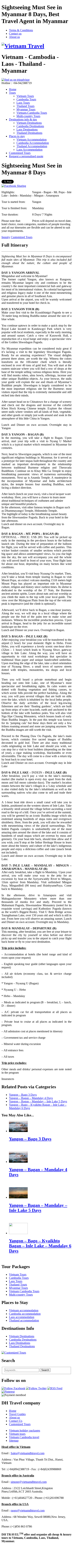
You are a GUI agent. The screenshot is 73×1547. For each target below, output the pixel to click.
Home (12, 89)
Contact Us (15, 1420)
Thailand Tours (25, 106)
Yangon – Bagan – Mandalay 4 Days (31, 1098)
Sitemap (14, 1440)
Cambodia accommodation (25, 1313)
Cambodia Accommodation (32, 142)
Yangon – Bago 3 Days (23, 1094)
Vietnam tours (17, 1433)
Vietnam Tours (25, 96)
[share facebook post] (13, 185)
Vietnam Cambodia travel (24, 1437)
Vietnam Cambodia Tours (24, 1291)
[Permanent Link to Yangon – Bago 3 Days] (18, 1131)
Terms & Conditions (21, 30)
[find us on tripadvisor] (15, 79)
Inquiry (5, 237)
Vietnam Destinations (29, 122)
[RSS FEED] (54, 1388)
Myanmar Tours (25, 109)
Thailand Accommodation (31, 146)
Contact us (15, 33)
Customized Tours (20, 153)
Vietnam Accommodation (31, 139)
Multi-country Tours (28, 116)
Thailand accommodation (24, 1320)
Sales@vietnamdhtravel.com (27, 1453)
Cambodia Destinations (30, 126)
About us (14, 36)
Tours (12, 92)
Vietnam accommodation (23, 1310)
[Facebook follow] (13, 1388)
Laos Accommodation (29, 149)
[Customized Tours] (13, 1352)
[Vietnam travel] (22, 46)
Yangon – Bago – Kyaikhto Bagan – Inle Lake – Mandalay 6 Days (40, 1245)
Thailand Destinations (29, 132)
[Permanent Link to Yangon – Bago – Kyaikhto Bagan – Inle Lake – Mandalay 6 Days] (18, 1233)
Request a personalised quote (26, 156)
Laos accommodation (21, 1317)
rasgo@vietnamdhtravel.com (28, 1510)
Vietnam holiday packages (24, 1430)
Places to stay (17, 136)
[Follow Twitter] (36, 1388)
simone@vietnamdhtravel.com (29, 1481)
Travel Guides (17, 1414)
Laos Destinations (27, 129)
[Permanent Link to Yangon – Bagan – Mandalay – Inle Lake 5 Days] (18, 1197)
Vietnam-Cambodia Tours (31, 112)
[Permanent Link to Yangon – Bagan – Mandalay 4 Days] (18, 1161)
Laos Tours (23, 102)
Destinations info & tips (23, 119)
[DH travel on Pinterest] (8, 1391)
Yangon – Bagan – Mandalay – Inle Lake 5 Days (38, 1101)
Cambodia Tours (26, 99)
